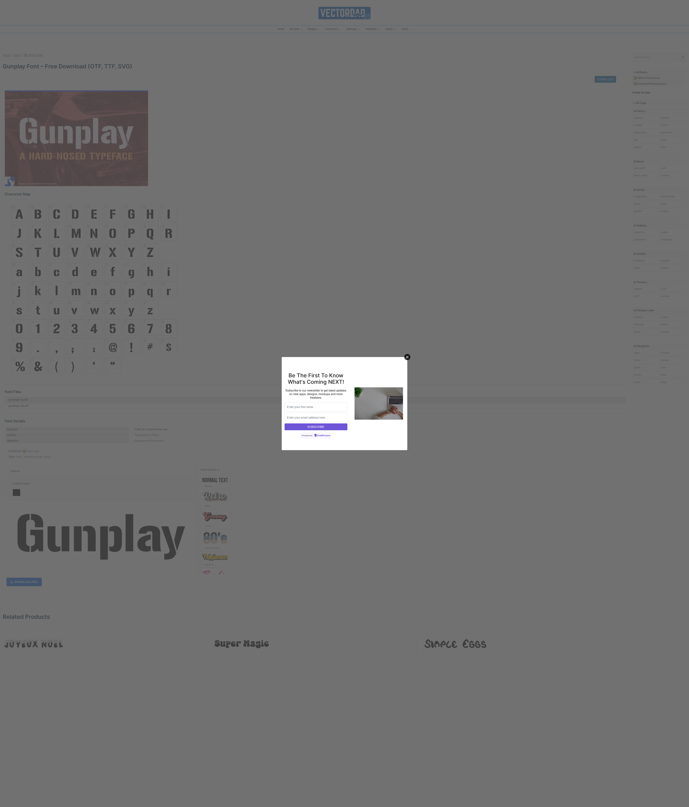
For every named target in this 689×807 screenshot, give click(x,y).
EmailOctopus (323, 436)
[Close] (407, 357)
